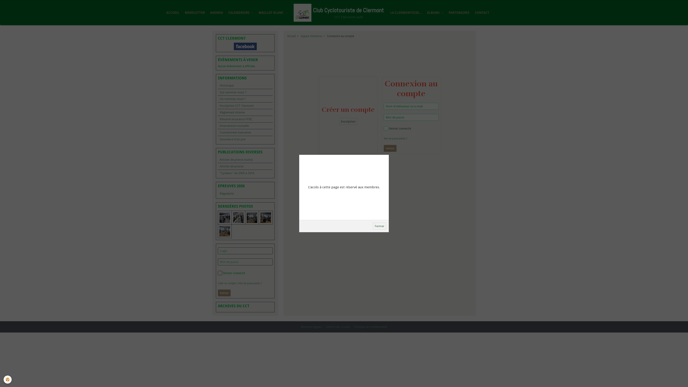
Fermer (379, 226)
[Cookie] (8, 380)
